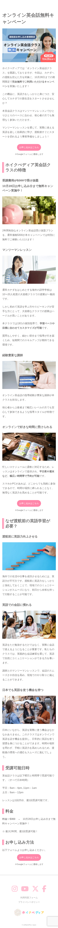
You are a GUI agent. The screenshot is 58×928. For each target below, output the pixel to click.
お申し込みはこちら (29, 147)
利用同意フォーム (29, 897)
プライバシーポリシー (29, 902)
